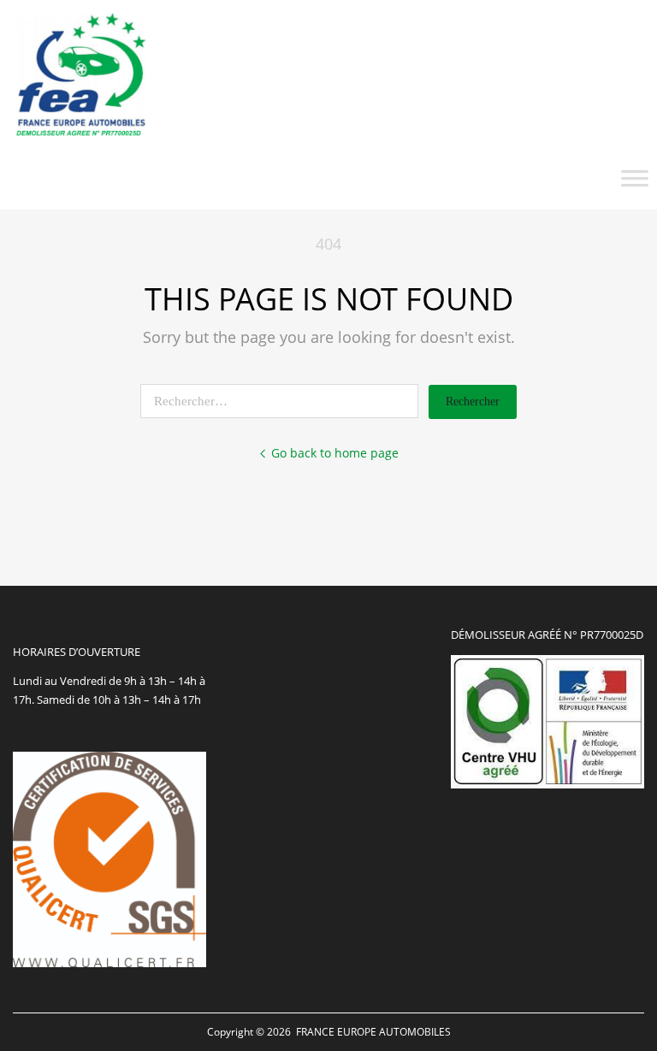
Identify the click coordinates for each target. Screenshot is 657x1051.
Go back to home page (335, 453)
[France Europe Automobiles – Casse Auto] (81, 134)
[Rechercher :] (284, 400)
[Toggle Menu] (634, 184)
